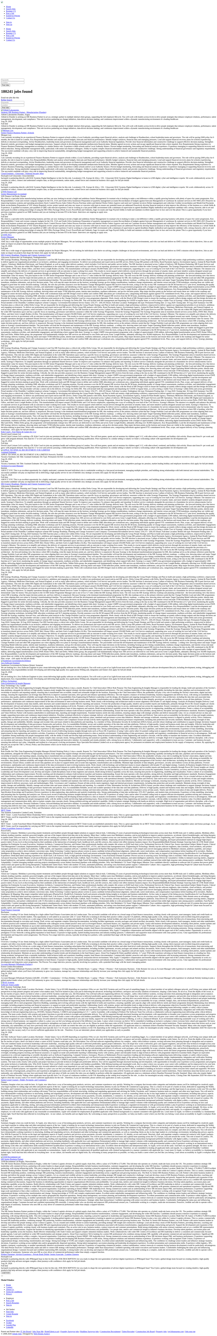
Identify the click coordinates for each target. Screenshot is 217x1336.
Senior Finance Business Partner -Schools (17, 133)
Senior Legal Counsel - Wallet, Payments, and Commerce (24, 1080)
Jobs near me (190, 1331)
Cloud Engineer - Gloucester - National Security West (22, 173)
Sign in (9, 22)
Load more (6, 1273)
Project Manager (7, 237)
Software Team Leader (10, 985)
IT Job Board (25, 1331)
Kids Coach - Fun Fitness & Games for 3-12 (18, 432)
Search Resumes (12, 1303)
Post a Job (10, 1300)
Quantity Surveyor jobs (69, 1331)
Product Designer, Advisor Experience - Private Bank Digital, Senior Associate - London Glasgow (40, 1254)
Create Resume (12, 1314)
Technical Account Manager (12, 466)
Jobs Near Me (37, 1331)
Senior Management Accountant (13, 194)
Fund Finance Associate (10, 910)
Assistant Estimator (8, 452)
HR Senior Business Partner (12, 1159)
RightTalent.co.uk (52, 1331)
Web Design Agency (42, 1334)
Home (8, 1285)
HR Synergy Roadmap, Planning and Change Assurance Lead (25, 255)
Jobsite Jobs (17, 1334)
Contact (9, 1287)
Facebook (10, 1320)
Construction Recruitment (110, 1331)
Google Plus (11, 1325)
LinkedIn (9, 1327)
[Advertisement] (76, 61)
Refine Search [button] (6, 100)
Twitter (9, 1323)
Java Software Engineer (10, 663)
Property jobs (161, 1331)
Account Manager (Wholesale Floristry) (17, 964)
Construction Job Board (145, 1331)
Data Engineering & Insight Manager (15, 683)
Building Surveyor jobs (89, 1331)
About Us (10, 1289)
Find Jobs (5, 85)
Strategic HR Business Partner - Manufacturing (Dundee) (23, 112)
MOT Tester (6, 810)
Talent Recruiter (128, 1331)
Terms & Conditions (14, 1292)
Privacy (9, 1294)
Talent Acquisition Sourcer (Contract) (16, 828)
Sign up (9, 24)
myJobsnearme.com (176, 1331)
